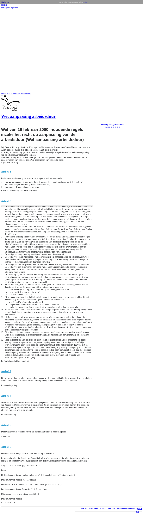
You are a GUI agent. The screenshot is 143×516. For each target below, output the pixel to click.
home (3, 93)
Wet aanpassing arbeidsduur (19, 93)
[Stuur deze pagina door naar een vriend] (5, 96)
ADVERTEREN (93, 508)
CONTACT (138, 510)
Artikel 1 (107, 127)
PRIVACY (139, 508)
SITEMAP (102, 508)
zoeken (4, 5)
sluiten (85, 2)
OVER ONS (84, 508)
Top (137, 511)
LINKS (109, 508)
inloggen (5, 7)
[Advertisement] (9, 50)
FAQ (114, 508)
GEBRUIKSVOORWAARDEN (126, 508)
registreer (14, 7)
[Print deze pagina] (2, 96)
